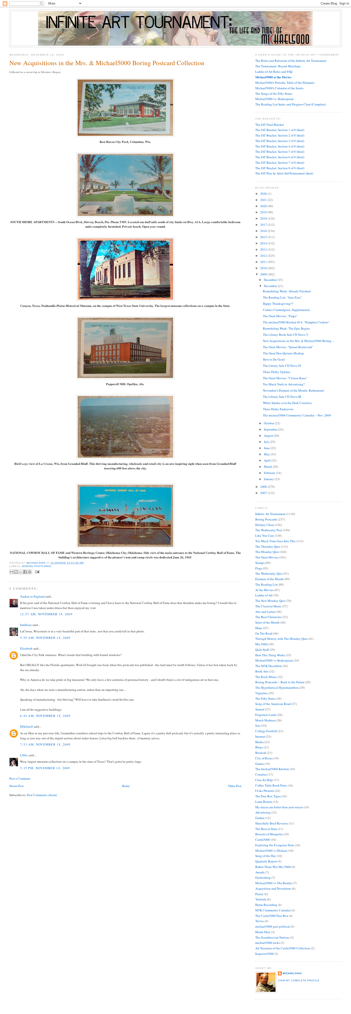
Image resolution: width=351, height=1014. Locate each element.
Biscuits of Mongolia (269, 834)
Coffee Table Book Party (271, 785)
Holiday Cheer (264, 525)
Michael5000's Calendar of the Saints (279, 88)
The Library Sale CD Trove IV (282, 365)
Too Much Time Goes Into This (275, 541)
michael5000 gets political (272, 926)
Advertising (263, 812)
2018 (264, 218)
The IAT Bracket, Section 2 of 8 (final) (279, 135)
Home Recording (266, 905)
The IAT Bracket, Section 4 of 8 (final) (279, 146)
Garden (260, 818)
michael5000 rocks (267, 942)
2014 (264, 243)
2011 (264, 262)
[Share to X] (20, 571)
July (267, 442)
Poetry (259, 894)
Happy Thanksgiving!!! (278, 303)
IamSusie (26, 625)
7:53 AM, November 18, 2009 (45, 744)
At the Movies (264, 590)
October (269, 423)
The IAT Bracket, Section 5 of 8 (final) (279, 151)
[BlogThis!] (16, 571)
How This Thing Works (270, 655)
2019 (264, 212)
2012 (264, 255)
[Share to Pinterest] (29, 571)
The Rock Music (266, 677)
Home (126, 786)
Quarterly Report (266, 861)
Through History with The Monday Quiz (281, 638)
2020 (264, 206)
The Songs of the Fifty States (273, 93)
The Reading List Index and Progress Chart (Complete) (290, 104)
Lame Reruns (263, 801)
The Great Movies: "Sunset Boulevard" (288, 347)
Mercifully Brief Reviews (271, 823)
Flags (258, 568)
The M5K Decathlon (268, 666)
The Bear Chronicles (268, 617)
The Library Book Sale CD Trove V (285, 334)
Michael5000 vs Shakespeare (274, 660)
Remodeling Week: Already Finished (287, 291)
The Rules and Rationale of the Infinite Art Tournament (290, 60)
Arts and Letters (265, 611)
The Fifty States (265, 698)
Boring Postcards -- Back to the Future (279, 682)
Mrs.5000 (261, 644)
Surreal (259, 709)
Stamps (260, 563)
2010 (264, 268)
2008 (264, 486)
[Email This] (11, 571)
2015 (264, 237)
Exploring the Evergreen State (274, 845)
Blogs (259, 747)
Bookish (260, 753)
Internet (260, 736)
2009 (264, 274)
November (271, 286)
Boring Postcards (36, 566)
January (269, 479)
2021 (264, 200)
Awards (260, 872)
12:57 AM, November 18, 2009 (46, 614)
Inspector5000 (264, 953)
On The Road (263, 633)
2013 (264, 249)
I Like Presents (264, 790)
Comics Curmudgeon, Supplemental (286, 310)
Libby (24, 755)
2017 (264, 224)
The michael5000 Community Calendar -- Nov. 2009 (297, 415)
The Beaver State (266, 829)
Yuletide (260, 899)
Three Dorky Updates (276, 372)
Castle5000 (262, 839)
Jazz (258, 725)
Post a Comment (19, 778)
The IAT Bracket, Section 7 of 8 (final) (279, 162)
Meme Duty (263, 932)
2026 (264, 193)
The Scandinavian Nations (272, 937)
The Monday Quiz (267, 552)
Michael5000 (36, 563)
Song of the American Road (273, 704)
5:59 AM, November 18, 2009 (45, 638)
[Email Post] (36, 571)
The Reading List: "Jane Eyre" (282, 297)
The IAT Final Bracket (269, 124)
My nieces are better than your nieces (279, 807)
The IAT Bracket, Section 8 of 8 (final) (279, 168)
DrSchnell (26, 726)
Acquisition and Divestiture (273, 888)
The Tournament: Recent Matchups (278, 66)
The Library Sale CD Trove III (282, 396)
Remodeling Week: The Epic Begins (286, 328)
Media (259, 742)
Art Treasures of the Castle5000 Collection (282, 948)
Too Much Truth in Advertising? (284, 384)
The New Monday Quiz (270, 601)
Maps (258, 628)
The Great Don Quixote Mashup (283, 353)
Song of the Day (265, 856)
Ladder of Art (263, 595)
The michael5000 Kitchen (272, 769)
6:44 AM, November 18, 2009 (45, 716)
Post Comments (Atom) (42, 795)
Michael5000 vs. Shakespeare (274, 99)
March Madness (265, 720)
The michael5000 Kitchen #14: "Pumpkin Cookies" (296, 322)
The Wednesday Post (268, 530)
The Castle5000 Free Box (271, 916)
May (267, 454)
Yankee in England (32, 596)
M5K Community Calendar (273, 910)
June (267, 448)
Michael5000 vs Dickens (271, 850)
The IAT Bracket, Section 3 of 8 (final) (279, 141)
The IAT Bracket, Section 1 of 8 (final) (279, 130)
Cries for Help (264, 780)
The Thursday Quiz (267, 546)
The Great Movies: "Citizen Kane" (285, 378)
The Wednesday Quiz (269, 573)
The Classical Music (268, 606)
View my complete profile (298, 980)
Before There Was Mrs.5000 (273, 867)
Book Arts (261, 671)
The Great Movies (266, 557)
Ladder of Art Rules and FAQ (273, 71)
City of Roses (264, 758)
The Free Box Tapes (268, 796)
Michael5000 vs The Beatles (273, 883)
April (267, 460)
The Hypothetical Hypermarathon (277, 687)
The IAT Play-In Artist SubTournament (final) (284, 173)
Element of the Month (269, 579)
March (268, 466)
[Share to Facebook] (25, 571)
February (270, 473)
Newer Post (16, 786)
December (270, 280)
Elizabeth (26, 648)
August (269, 435)
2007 (264, 493)
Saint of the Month (267, 622)
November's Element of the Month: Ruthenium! (293, 390)
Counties (261, 774)
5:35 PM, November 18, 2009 (45, 768)
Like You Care (264, 535)
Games (259, 764)
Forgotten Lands (266, 715)
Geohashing (263, 877)
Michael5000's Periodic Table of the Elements (284, 82)
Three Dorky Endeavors (278, 409)
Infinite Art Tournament (270, 514)
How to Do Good (274, 359)
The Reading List (266, 584)
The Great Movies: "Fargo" (280, 316)
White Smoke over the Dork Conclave (287, 403)
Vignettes (261, 693)
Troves (259, 921)
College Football (266, 731)
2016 (264, 231)
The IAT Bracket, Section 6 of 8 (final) (279, 157)
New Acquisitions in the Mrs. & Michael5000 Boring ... (298, 341)
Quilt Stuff (262, 649)
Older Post (234, 786)
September (271, 429)
